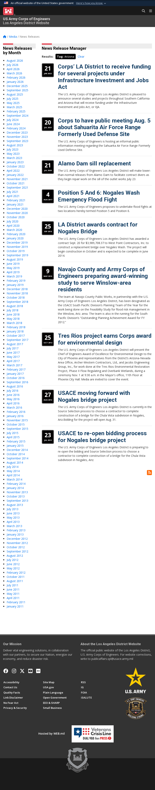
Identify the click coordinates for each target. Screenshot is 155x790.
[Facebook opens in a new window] (5, 671)
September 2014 (17, 458)
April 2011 (13, 598)
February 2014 (16, 484)
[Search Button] (142, 11)
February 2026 (16, 77)
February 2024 (16, 128)
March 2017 (14, 365)
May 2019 (13, 268)
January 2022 (15, 175)
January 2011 (15, 606)
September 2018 (17, 302)
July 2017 (12, 348)
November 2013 (17, 492)
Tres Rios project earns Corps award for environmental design (105, 339)
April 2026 (13, 69)
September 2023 (17, 141)
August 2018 (15, 306)
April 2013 (13, 522)
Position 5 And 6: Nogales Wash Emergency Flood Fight (99, 196)
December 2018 (17, 289)
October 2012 (16, 547)
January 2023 (15, 162)
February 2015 (16, 441)
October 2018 (16, 297)
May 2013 (13, 517)
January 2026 (15, 82)
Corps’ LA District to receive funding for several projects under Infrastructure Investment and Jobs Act (104, 76)
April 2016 (13, 403)
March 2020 (14, 230)
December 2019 (17, 242)
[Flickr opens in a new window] (38, 671)
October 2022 (16, 166)
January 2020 (15, 238)
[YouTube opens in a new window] (30, 671)
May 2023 (13, 154)
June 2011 (13, 589)
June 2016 (13, 395)
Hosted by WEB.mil (51, 733)
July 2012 (12, 560)
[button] (91, 3)
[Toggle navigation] (149, 11)
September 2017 (17, 340)
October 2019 (16, 251)
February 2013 (16, 530)
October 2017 (16, 335)
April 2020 (13, 225)
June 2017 (13, 352)
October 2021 (16, 183)
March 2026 (14, 73)
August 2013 (15, 505)
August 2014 (15, 462)
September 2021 (17, 187)
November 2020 (17, 213)
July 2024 (12, 120)
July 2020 (12, 221)
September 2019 (17, 255)
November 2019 (17, 247)
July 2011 (12, 585)
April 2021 (13, 196)
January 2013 (15, 534)
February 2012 (16, 572)
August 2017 (15, 344)
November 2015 (17, 420)
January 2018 (15, 331)
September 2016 (17, 382)
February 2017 (16, 369)
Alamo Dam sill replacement (94, 163)
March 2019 (14, 276)
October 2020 (16, 217)
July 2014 (12, 467)
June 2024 (13, 124)
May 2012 (13, 568)
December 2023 (17, 132)
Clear (81, 56)
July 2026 (12, 65)
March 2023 (14, 158)
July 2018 (12, 310)
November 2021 (17, 179)
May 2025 (13, 103)
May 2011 (13, 594)
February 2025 (16, 111)
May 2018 (13, 319)
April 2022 (13, 170)
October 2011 (16, 577)
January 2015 (15, 445)
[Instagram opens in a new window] (14, 671)
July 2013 (12, 509)
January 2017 (15, 374)
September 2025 (17, 90)
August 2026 (15, 60)
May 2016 (13, 399)
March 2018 (14, 323)
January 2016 (15, 416)
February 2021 (16, 200)
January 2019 (15, 285)
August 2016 (15, 386)
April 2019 (13, 272)
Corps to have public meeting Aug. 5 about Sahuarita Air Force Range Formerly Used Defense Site (104, 127)
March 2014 (14, 479)
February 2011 (16, 602)
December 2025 (17, 86)
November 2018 (17, 293)
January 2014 (15, 488)
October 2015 (16, 424)
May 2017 (13, 357)
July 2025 (12, 99)
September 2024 (17, 115)
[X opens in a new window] (22, 671)
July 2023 (12, 149)
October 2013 (16, 496)
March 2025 (14, 107)
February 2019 (16, 280)
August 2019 (15, 259)
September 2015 (17, 429)
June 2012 (13, 564)
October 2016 (16, 378)
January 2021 (15, 204)
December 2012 (17, 539)
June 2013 (13, 513)
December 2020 (17, 209)
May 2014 (13, 471)
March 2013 (14, 526)
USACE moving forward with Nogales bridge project (94, 396)
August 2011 (15, 581)
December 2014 (17, 450)
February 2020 (16, 234)
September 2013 (17, 500)
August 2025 (15, 94)
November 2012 (17, 543)
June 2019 (13, 264)
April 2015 (13, 437)
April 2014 (13, 475)
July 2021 (12, 192)
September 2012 (17, 551)
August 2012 (15, 555)
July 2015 (12, 433)
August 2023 (15, 145)
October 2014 (16, 454)
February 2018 (16, 327)
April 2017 (13, 361)
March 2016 (14, 407)
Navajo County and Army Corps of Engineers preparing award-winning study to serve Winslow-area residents (103, 279)
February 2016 (16, 412)
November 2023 (17, 137)
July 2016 (12, 390)
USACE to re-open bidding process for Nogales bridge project (102, 436)
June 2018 (13, 314)
